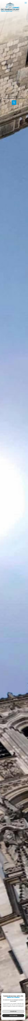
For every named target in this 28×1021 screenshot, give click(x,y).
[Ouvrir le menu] (26, 3)
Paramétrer (13, 1011)
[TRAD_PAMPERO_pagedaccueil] (10, 11)
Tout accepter (13, 1015)
